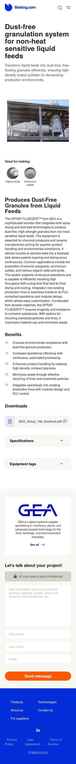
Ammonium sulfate (30, 183)
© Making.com (38, 752)
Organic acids (12, 181)
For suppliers (20, 718)
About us (17, 710)
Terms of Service (55, 741)
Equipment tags (23, 463)
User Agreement (32, 741)
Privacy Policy (11, 741)
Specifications (22, 440)
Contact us (45, 710)
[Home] (20, 7)
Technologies (47, 702)
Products (17, 702)
